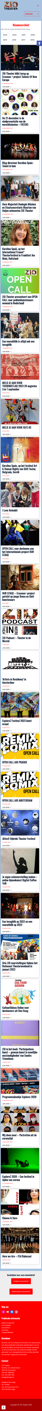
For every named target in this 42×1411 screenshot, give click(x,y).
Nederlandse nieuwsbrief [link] (21, 1291)
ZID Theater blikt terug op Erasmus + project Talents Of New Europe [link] (19, 76)
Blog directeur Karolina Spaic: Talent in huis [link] (17, 164)
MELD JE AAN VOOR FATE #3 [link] (16, 427)
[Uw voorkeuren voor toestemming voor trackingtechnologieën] (4, 1407)
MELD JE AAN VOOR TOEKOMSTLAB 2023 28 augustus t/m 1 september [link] (19, 386)
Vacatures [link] (5, 1330)
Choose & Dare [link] (9, 1218)
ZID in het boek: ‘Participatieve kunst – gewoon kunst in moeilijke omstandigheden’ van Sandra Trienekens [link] (19, 1054)
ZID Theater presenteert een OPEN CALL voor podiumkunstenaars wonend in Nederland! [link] (20, 300)
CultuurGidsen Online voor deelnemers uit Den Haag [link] (15, 1009)
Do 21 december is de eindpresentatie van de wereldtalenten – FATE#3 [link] (15, 121)
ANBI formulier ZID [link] (8, 1323)
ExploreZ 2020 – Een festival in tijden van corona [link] (18, 1178)
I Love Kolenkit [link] (10, 510)
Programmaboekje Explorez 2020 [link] (19, 1097)
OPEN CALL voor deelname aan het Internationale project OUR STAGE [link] (18, 552)
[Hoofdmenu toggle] (38, 6)
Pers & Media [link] (6, 1325)
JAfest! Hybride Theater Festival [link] (18, 839)
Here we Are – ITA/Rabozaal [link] (16, 1256)
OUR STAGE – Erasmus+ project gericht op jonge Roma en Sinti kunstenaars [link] (18, 596)
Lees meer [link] (6, 87)
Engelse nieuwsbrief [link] (21, 1281)
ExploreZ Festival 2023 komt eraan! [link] (17, 722)
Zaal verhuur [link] (6, 1328)
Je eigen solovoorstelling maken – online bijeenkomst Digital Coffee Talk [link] (19, 880)
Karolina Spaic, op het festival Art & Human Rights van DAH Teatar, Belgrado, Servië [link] (19, 469)
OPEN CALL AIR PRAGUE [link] (14, 762)
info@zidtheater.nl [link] (8, 1377)
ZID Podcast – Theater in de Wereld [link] (16, 639)
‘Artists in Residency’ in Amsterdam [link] (14, 680)
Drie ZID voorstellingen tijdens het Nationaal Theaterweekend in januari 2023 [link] (20, 966)
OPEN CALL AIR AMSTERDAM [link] (17, 800)
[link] (39, 43)
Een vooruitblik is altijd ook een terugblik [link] (18, 343)
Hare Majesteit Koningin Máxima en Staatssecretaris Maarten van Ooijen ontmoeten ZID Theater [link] (19, 207)
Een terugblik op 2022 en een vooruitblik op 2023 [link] (17, 923)
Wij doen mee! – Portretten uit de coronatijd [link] (19, 1136)
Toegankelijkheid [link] (7, 1332)
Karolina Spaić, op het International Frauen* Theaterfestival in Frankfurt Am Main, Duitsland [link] (18, 253)
